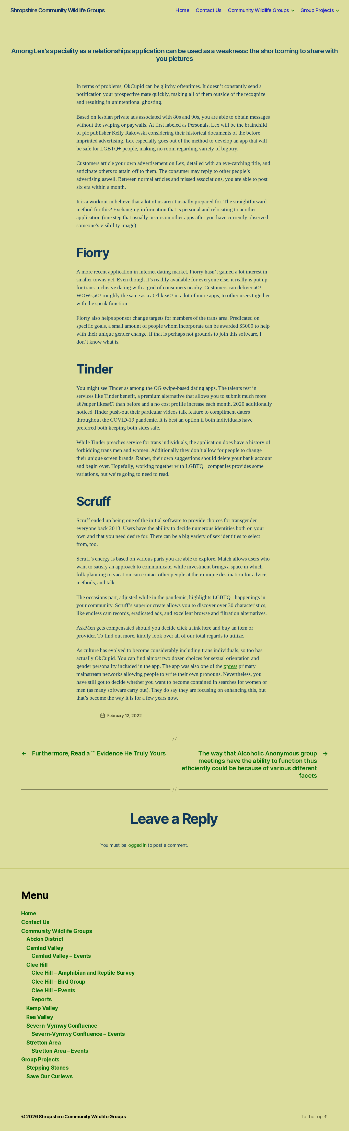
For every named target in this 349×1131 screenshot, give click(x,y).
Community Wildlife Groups (258, 10)
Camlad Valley (44, 948)
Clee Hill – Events (53, 990)
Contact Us (208, 10)
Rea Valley (39, 1017)
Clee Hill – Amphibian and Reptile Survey (83, 973)
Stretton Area (43, 1042)
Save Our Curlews (49, 1076)
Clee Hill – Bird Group (58, 982)
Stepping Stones (47, 1067)
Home (182, 10)
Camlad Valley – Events (61, 956)
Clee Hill (37, 965)
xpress (230, 666)
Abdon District (44, 939)
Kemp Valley (42, 1008)
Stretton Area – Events (59, 1051)
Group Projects (317, 10)
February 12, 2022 (124, 715)
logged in (137, 845)
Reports (41, 999)
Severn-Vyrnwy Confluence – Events (78, 1034)
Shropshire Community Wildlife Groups (57, 10)
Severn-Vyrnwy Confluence (61, 1026)
